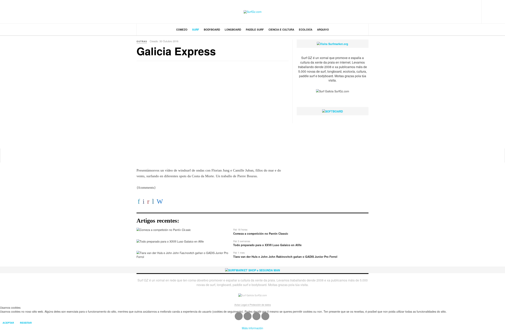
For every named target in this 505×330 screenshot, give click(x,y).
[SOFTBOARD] (332, 111)
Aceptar (8, 322)
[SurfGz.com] (253, 11)
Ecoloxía (305, 29)
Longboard (233, 29)
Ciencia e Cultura (281, 29)
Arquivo (323, 29)
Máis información (252, 328)
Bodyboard (212, 29)
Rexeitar (26, 322)
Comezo (181, 29)
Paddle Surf (255, 29)
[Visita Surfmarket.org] (332, 43)
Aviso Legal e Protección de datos (252, 304)
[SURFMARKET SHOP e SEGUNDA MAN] (252, 270)
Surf (195, 29)
